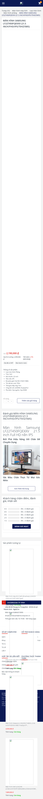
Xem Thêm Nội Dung (21, 489)
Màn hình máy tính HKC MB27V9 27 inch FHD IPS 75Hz (21, 661)
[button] (3, 3)
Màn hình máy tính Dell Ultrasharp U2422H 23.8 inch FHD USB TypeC (21, 597)
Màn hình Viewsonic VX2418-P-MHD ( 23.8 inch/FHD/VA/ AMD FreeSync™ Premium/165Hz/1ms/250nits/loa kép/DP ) (20, 725)
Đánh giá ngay (21, 526)
